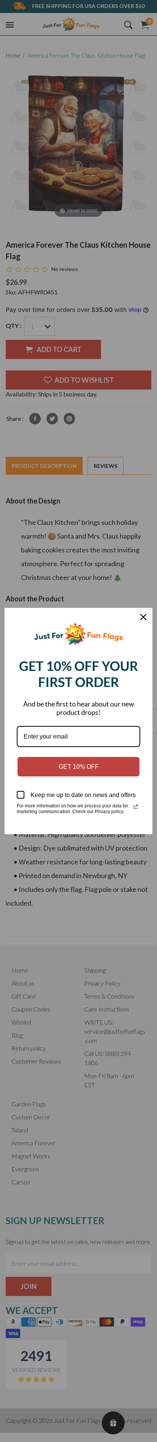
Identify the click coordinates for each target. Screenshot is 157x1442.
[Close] (143, 617)
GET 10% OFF (79, 766)
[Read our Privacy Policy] (135, 806)
